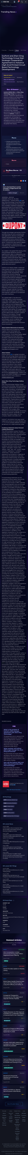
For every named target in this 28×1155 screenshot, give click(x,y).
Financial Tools (17, 1134)
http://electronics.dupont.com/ (10, 349)
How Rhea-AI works (16, 175)
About (4, 1113)
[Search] (22, 1)
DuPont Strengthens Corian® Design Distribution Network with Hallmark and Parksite (13, 848)
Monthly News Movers (17, 1121)
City (4, 928)
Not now (22, 192)
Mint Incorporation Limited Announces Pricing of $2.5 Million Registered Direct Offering (13, 953)
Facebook (23, 1115)
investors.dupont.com (8, 377)
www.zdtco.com (16, 415)
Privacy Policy (11, 1121)
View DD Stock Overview (14, 789)
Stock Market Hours (17, 1138)
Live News (17, 1131)
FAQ (4, 1121)
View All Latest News (13, 1104)
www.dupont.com (13, 372)
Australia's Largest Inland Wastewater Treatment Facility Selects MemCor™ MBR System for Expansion (13, 836)
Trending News (8, 12)
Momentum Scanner (17, 1125)
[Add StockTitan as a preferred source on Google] (25, 181)
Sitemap (4, 1125)
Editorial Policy (4, 1118)
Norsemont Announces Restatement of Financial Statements (10, 1077)
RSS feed (24, 1113)
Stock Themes (17, 1128)
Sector (5, 915)
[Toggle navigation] (25, 1)
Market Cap (6, 903)
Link (4, 922)
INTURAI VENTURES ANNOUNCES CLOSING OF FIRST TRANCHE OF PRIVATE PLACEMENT (13, 1044)
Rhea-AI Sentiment (9, 79)
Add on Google (13, 192)
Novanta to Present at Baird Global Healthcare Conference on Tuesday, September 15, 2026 (13, 1030)
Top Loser (21, 966)
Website (5, 920)
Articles (17, 1113)
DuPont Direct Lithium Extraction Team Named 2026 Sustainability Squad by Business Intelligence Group (13, 829)
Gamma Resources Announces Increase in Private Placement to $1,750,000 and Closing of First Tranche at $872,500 (13, 1060)
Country (5, 924)
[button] (14, 1)
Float (4, 907)
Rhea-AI (4, 1123)
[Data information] (13, 900)
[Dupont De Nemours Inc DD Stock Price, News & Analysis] (6, 784)
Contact (4, 1115)
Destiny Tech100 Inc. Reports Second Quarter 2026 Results (12, 1090)
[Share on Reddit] (21, 181)
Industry (5, 911)
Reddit (23, 1117)
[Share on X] (18, 181)
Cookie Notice (10, 1117)
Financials (11, 50)
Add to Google (24, 1120)
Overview (4, 50)
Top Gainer (21, 949)
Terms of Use (11, 1114)
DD (20, 200)
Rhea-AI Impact (8, 75)
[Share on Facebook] (23, 181)
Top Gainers (17, 1115)
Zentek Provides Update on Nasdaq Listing (13, 969)
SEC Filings (23, 50)
